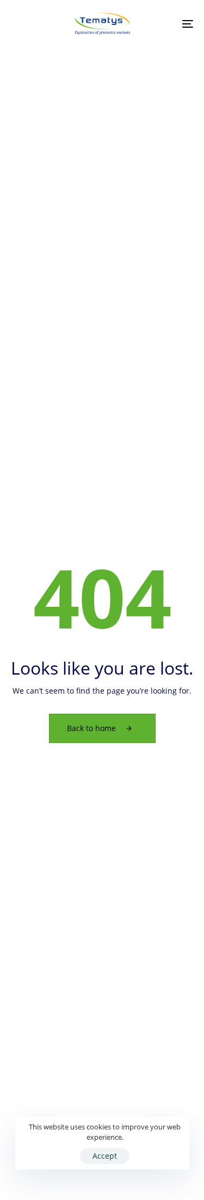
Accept (104, 1156)
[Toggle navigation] (162, 24)
